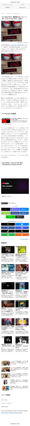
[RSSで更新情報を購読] (22, 234)
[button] (19, 216)
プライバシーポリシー (7, 403)
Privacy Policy (4, 412)
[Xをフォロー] (8, 224)
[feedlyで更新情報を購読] (8, 234)
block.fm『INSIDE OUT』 (18, 45)
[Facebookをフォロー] (8, 227)
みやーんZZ (4, 399)
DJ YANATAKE (12, 203)
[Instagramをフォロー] (22, 227)
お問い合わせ (4, 406)
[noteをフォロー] (22, 231)
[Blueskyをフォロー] (22, 224)
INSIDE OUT (5, 203)
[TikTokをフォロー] (8, 231)
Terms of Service (15, 412)
